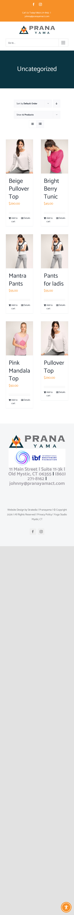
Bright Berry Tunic (51, 189)
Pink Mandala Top (19, 371)
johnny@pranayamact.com (37, 16)
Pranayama (45, 510)
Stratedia (32, 510)
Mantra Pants (17, 280)
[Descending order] (56, 103)
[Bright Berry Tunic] (54, 156)
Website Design (15, 510)
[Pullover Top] (54, 338)
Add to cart (14, 219)
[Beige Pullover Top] (19, 156)
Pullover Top (54, 367)
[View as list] (40, 124)
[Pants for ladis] (54, 251)
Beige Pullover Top (19, 189)
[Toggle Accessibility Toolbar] (66, 907)
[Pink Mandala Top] (19, 338)
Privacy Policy (44, 514)
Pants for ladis (54, 280)
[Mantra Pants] (19, 251)
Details (27, 218)
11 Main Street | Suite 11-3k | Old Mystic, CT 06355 (36, 471)
